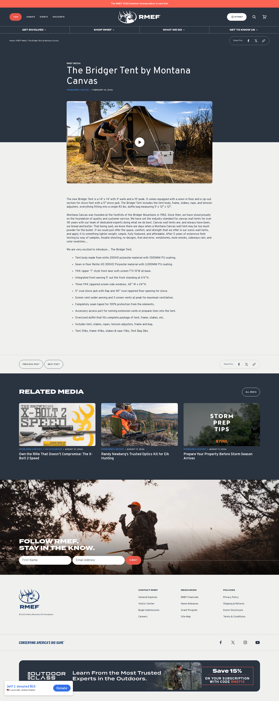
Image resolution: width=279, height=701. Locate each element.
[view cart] (264, 17)
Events (44, 17)
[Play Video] (139, 142)
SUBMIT (133, 560)
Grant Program (189, 610)
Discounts (59, 17)
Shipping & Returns (233, 603)
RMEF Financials (190, 597)
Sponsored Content (78, 90)
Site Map (186, 616)
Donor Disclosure (233, 610)
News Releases (189, 603)
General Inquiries (147, 597)
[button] (248, 40)
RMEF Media (21, 41)
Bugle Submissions (148, 610)
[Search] (254, 17)
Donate (31, 17)
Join (15, 17)
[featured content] (139, 675)
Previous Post (31, 364)
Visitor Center (146, 603)
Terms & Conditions (234, 616)
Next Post (54, 364)
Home (11, 41)
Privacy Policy (231, 597)
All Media (251, 392)
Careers (142, 616)
